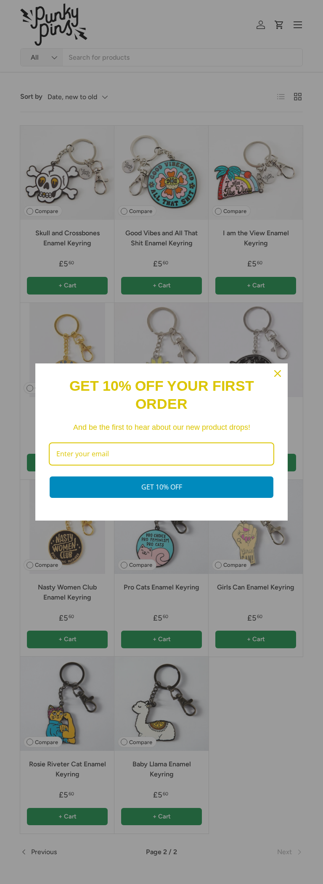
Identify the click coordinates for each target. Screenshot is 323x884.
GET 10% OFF (161, 487)
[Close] (277, 373)
